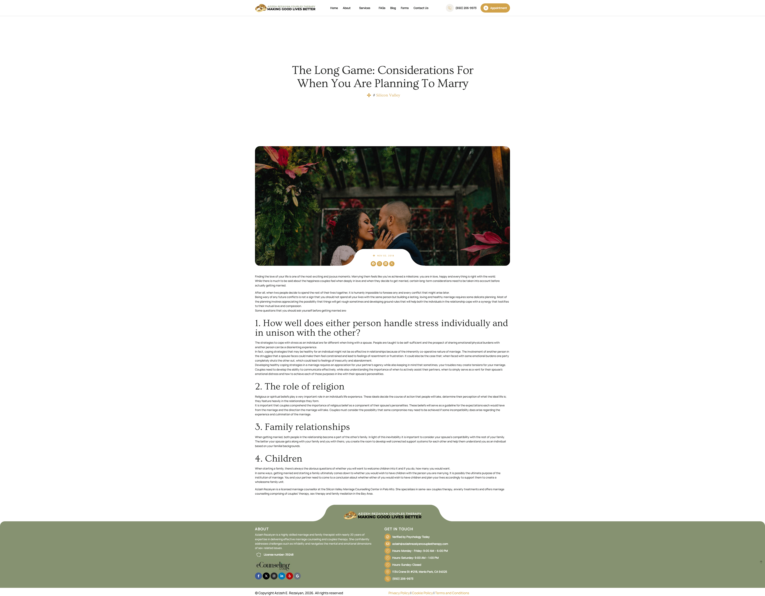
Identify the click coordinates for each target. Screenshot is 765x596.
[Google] (297, 575)
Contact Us (421, 8)
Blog (393, 8)
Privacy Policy (399, 593)
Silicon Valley (388, 95)
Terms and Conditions (452, 593)
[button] (274, 554)
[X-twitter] (391, 263)
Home (334, 8)
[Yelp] (289, 575)
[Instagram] (379, 263)
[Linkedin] (385, 263)
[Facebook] (373, 263)
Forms (405, 8)
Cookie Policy (422, 593)
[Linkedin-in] (281, 575)
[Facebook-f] (258, 575)
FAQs (382, 8)
